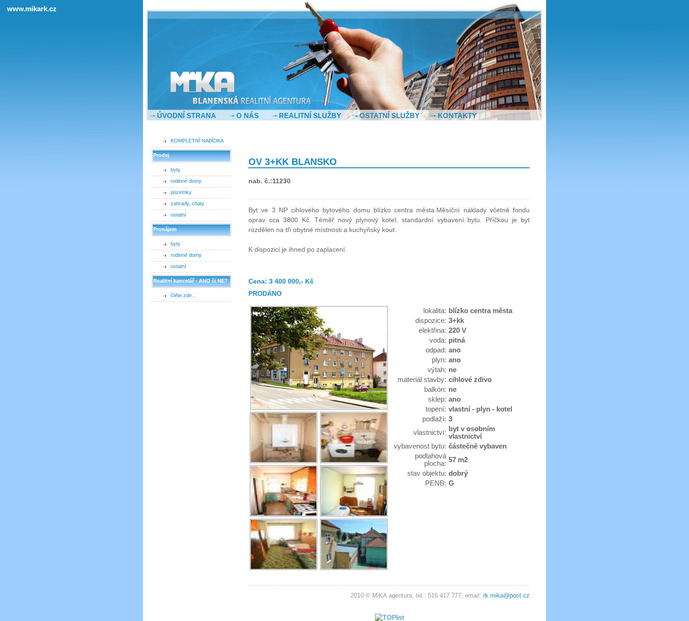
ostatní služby (389, 116)
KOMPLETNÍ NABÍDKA (197, 140)
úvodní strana (186, 116)
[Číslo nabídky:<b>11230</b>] (319, 408)
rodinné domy (186, 181)
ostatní (178, 214)
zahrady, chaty (187, 203)
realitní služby (310, 116)
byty (175, 169)
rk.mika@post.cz (506, 595)
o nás (247, 116)
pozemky (181, 192)
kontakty (457, 116)
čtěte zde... (183, 295)
